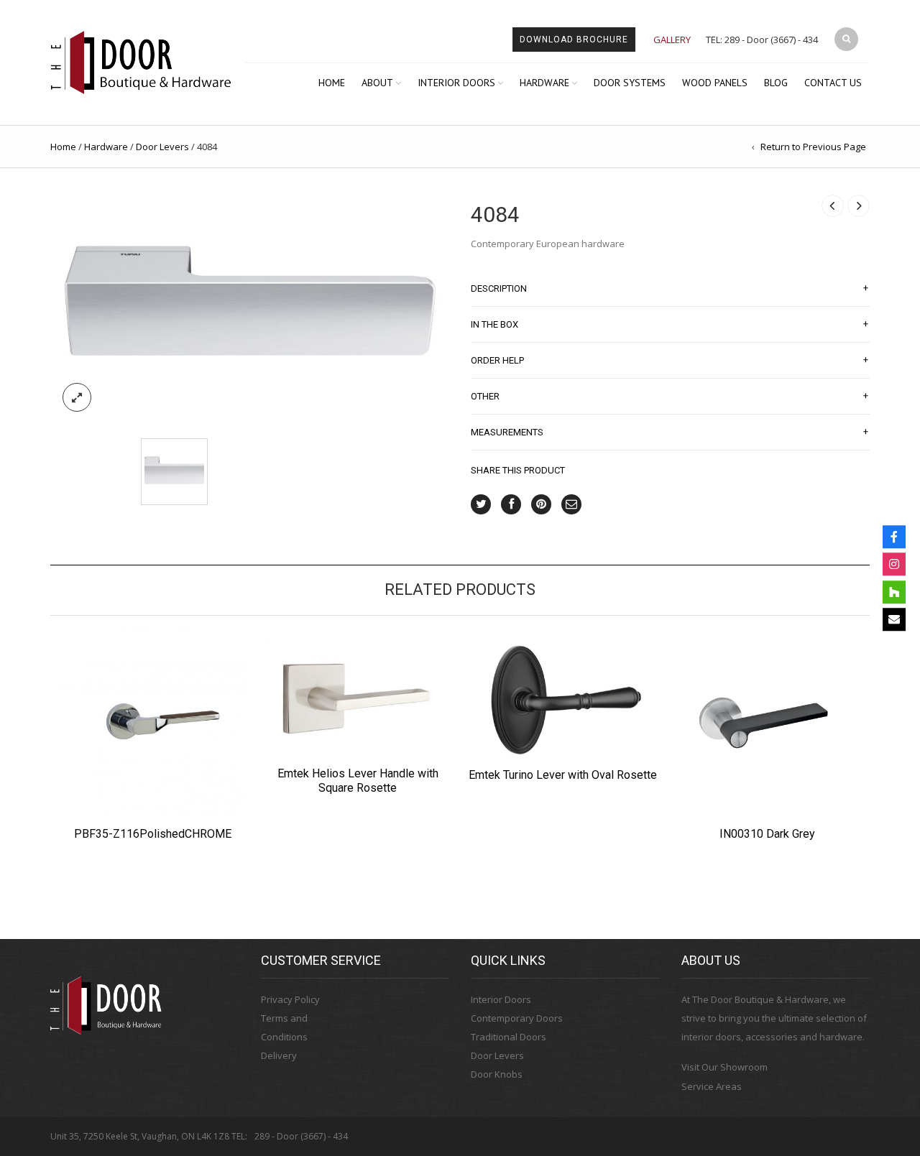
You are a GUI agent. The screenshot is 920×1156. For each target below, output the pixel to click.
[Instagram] (894, 563)
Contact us (833, 82)
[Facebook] (894, 536)
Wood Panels (715, 82)
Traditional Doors (508, 1036)
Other (669, 396)
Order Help (669, 360)
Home (331, 82)
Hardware (544, 82)
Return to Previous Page (813, 146)
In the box (669, 324)
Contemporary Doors (517, 1018)
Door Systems (630, 82)
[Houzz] (894, 592)
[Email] (894, 619)
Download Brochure (574, 39)
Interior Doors (456, 82)
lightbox (77, 397)
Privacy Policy (290, 999)
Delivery (279, 1055)
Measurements (669, 432)
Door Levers (162, 146)
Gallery (672, 39)
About (377, 82)
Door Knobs (497, 1074)
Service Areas (711, 1086)
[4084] (249, 306)
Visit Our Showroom (724, 1066)
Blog (776, 82)
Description (669, 288)
